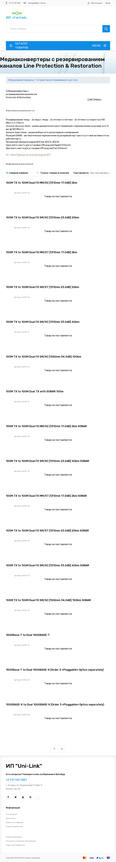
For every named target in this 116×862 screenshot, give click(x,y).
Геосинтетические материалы (21, 841)
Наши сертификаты (15, 845)
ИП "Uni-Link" (24, 766)
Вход (108, 3)
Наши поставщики (14, 822)
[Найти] (106, 28)
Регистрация (96, 3)
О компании (11, 814)
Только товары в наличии (54, 173)
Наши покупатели (14, 826)
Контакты (10, 818)
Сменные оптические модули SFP (33, 155)
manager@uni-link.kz (36, 3)
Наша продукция (14, 837)
